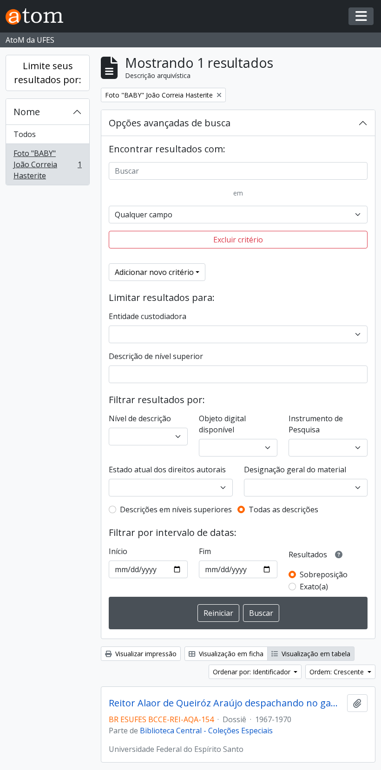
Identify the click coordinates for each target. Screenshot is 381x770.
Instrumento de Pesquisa (316, 424)
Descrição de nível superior (156, 356)
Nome (26, 111)
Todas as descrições (283, 509)
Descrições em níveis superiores (176, 509)
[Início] (38, 16)
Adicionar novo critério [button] (154, 272)
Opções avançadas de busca (169, 123)
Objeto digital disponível (222, 424)
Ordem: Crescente (337, 671)
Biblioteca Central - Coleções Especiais (206, 730)
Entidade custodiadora (147, 316)
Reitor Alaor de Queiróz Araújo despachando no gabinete (226, 703)
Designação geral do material (295, 469)
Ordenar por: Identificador (252, 671)
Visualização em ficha (230, 653)
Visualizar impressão (145, 653)
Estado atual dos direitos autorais (167, 469)
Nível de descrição (140, 418)
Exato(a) (314, 586)
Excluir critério (238, 240)
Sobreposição (324, 574)
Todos (24, 134)
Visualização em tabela (315, 653)
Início (118, 551)
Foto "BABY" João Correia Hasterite (47, 164)
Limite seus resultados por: (47, 72)
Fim (205, 551)
